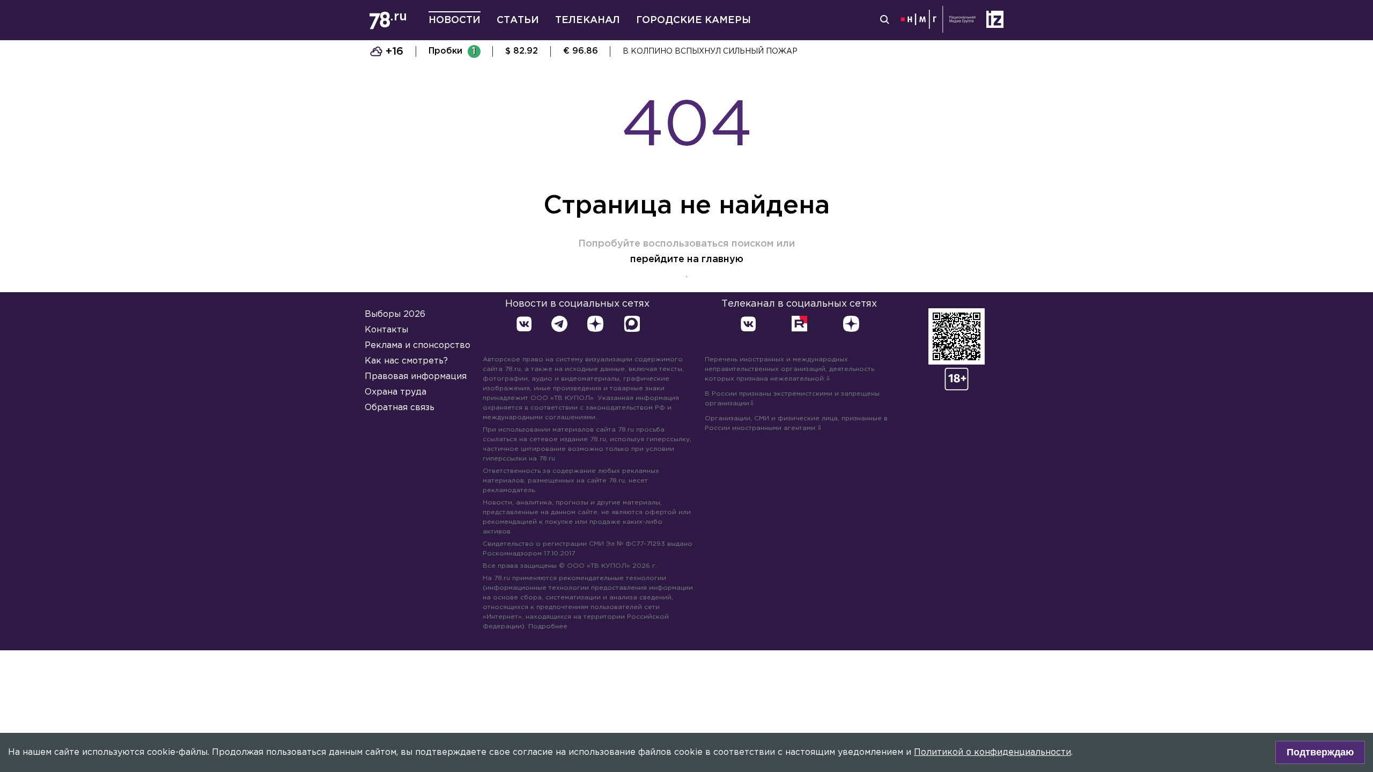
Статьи (518, 20)
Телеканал (587, 20)
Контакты (386, 330)
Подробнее (547, 626)
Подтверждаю (1320, 752)
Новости (455, 20)
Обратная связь (399, 408)
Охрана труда (395, 392)
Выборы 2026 (395, 314)
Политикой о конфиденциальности (992, 752)
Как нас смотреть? (406, 361)
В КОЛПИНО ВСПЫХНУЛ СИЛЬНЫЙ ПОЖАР (710, 51)
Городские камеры (693, 20)
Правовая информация (416, 377)
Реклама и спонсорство (417, 346)
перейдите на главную (686, 259)
